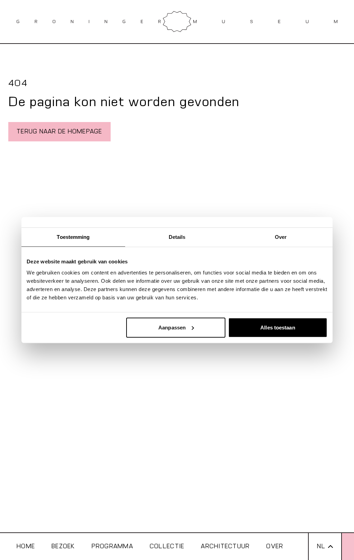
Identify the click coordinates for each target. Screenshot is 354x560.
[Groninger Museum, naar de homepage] (177, 21)
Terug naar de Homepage (59, 131)
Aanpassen (172, 327)
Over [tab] (281, 237)
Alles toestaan (277, 327)
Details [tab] (177, 237)
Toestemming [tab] (73, 237)
